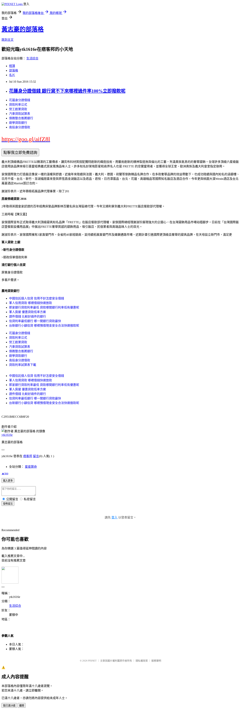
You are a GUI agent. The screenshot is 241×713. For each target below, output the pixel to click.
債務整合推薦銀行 (21, 118)
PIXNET (92, 660)
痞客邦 (27, 456)
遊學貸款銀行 (18, 122)
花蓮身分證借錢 (19, 100)
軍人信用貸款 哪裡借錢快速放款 (30, 303)
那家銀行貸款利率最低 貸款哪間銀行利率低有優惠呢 (44, 307)
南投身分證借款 (19, 127)
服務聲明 (156, 660)
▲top (5, 473)
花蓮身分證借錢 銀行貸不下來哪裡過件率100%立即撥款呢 (67, 90)
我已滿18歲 (9, 705)
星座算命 (31, 466)
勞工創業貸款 (18, 109)
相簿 (12, 66)
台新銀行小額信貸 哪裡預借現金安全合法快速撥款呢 (44, 325)
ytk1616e (7, 434)
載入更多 (8, 480)
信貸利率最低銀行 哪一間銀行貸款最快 (35, 321)
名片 (12, 75)
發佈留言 (8, 503)
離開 (21, 705)
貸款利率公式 (18, 104)
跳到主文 (8, 39)
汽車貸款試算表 (19, 113)
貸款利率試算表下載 (22, 364)
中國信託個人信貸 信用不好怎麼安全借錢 (36, 298)
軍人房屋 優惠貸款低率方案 (27, 312)
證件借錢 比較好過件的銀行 (27, 316)
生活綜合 (32, 58)
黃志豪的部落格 (23, 29)
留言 (36, 456)
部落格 (13, 70)
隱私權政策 (142, 660)
